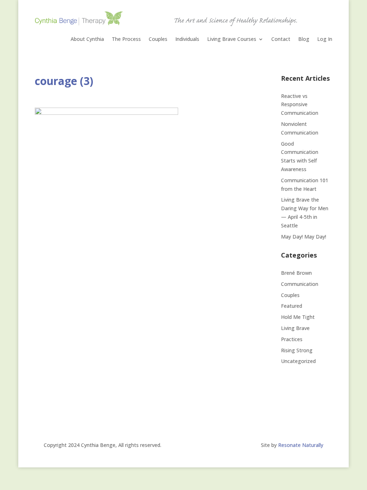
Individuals (187, 39)
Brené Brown (296, 272)
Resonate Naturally (300, 445)
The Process (126, 39)
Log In (324, 39)
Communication (299, 284)
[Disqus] (144, 317)
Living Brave (295, 328)
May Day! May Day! (303, 236)
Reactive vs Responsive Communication (300, 105)
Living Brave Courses (231, 39)
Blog (303, 39)
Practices (291, 339)
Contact (280, 39)
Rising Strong (297, 350)
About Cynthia (87, 39)
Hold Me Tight (298, 317)
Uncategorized (298, 361)
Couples (158, 39)
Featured (291, 305)
